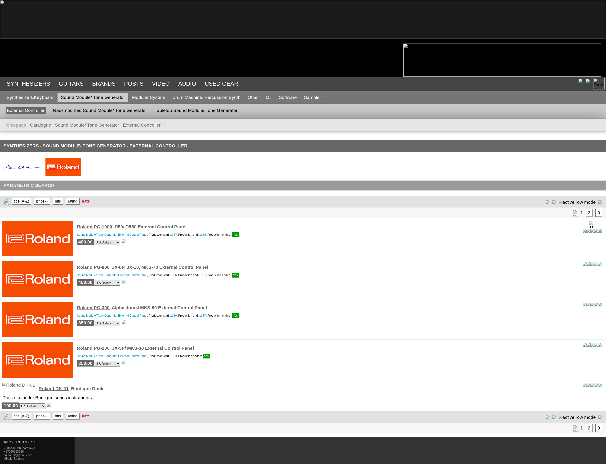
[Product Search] (599, 83)
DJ (269, 97)
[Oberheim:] (22, 175)
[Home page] (576, 213)
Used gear (221, 83)
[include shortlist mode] (547, 202)
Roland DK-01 (54, 388)
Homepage (15, 125)
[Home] (303, 37)
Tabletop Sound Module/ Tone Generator (196, 110)
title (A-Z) (21, 201)
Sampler (312, 97)
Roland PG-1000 (94, 226)
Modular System (148, 97)
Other (253, 97)
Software (288, 97)
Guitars (71, 83)
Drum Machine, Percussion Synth (206, 97)
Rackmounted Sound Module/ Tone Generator (100, 110)
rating (72, 201)
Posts (133, 83)
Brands (104, 83)
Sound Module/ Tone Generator (93, 97)
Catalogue (40, 125)
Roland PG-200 (93, 348)
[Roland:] (63, 175)
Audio (187, 83)
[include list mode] (554, 202)
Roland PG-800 (93, 267)
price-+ (42, 201)
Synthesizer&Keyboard (30, 97)
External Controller (26, 110)
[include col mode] (600, 202)
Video (161, 83)
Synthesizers (28, 83)
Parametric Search (29, 185)
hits (58, 201)
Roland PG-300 (93, 307)
